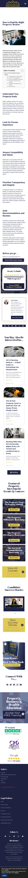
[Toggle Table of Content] (21, 71)
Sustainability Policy (6, 823)
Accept (4, 875)
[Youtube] (16, 326)
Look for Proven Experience (14, 77)
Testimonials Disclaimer (7, 820)
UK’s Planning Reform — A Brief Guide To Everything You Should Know (13, 365)
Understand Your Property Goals (15, 76)
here (19, 256)
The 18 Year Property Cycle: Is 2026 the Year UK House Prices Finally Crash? (13, 405)
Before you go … (12, 86)
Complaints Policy (5, 813)
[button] (25, 3)
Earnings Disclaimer (6, 817)
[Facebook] (5, 326)
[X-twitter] (10, 836)
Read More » (9, 380)
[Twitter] (9, 326)
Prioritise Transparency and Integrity (14, 81)
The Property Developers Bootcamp (14, 533)
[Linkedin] (12, 326)
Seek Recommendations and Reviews (15, 84)
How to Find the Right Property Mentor (12, 73)
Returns (3, 810)
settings (16, 872)
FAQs (2, 801)
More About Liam (17, 317)
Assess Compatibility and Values (16, 79)
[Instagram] (19, 326)
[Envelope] (23, 326)
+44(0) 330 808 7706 (8, 787)
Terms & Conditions (6, 807)
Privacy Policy (4, 804)
